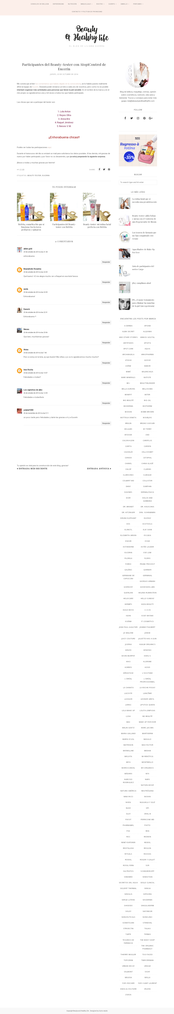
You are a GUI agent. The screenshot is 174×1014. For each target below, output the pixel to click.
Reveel (147, 842)
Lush (128, 716)
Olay (128, 814)
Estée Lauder (147, 547)
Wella (147, 977)
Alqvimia (147, 331)
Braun (128, 423)
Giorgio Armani (147, 581)
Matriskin (128, 745)
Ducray (147, 518)
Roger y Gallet (147, 859)
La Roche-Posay (147, 687)
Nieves (26, 329)
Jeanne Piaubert (147, 627)
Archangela (128, 354)
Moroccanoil (128, 768)
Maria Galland (128, 733)
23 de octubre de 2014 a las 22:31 (36, 312)
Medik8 (147, 750)
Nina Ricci (128, 796)
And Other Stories (128, 337)
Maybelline (128, 750)
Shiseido (128, 905)
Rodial (128, 859)
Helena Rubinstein (147, 593)
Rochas (147, 854)
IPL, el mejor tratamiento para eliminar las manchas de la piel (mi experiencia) (143, 303)
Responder (106, 262)
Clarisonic (128, 475)
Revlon (147, 848)
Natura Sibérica (128, 791)
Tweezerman (147, 960)
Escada (147, 535)
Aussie (147, 360)
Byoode (128, 435)
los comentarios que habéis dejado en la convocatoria (58, 84)
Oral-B (147, 814)
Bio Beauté (128, 400)
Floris (147, 558)
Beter (147, 394)
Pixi (128, 831)
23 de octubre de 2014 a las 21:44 (36, 252)
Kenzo (128, 650)
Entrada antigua (98, 468)
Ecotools (147, 524)
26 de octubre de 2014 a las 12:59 (36, 393)
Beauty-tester (34, 175)
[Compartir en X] (104, 169)
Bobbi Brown (147, 412)
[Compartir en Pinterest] (109, 169)
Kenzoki (147, 650)
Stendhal (147, 923)
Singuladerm (147, 905)
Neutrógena (147, 791)
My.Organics (147, 768)
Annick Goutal (147, 337)
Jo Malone (128, 633)
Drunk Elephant (128, 518)
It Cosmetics (147, 621)
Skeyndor (147, 911)
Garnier (147, 570)
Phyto (147, 825)
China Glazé (147, 463)
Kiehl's (147, 656)
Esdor (128, 541)
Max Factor (147, 745)
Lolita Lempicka (147, 710)
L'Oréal (128, 679)
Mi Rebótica (147, 756)
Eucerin (35, 87)
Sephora (147, 894)
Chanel (128, 463)
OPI (147, 808)
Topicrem (128, 960)
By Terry (147, 429)
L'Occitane (147, 673)
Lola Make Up (128, 710)
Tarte (128, 934)
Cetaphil (147, 458)
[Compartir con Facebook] (99, 169)
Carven (147, 446)
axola (26, 289)
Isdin (128, 615)
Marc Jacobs (147, 728)
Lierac (128, 705)
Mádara (128, 773)
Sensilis (128, 894)
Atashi (128, 360)
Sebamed (128, 877)
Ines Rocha (28, 370)
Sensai (147, 888)
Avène (128, 366)
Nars (147, 779)
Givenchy (128, 587)
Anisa (26, 349)
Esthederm (128, 547)
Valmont (128, 972)
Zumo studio (103, 1011)
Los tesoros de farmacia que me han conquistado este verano (144, 235)
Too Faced (147, 954)
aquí (49, 147)
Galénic (128, 570)
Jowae (148, 633)
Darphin (147, 486)
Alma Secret (128, 331)
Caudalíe (128, 452)
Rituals (128, 854)
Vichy (147, 972)
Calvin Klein (128, 440)
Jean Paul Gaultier (128, 627)
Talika (147, 928)
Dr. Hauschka (147, 506)
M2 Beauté (148, 716)
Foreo (128, 564)
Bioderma (128, 406)
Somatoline (128, 923)
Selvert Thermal (128, 888)
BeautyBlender (147, 383)
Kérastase (128, 673)
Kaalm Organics (147, 644)
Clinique (147, 475)
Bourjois (147, 417)
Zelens (147, 989)
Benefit (128, 394)
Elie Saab (147, 529)
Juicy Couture (128, 638)
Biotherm (147, 406)
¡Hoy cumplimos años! (141, 283)
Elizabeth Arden (128, 535)
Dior (128, 498)
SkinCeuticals (128, 917)
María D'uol (128, 739)
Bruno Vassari (147, 423)
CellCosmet (147, 452)
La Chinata (128, 687)
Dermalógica (147, 492)
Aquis (147, 349)
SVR (147, 865)
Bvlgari (128, 429)
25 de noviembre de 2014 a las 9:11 (36, 413)
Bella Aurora (128, 389)
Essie (147, 541)
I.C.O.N (147, 610)
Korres (128, 667)
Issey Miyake (147, 615)
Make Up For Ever (147, 722)
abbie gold (28, 249)
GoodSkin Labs (147, 587)
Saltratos (128, 871)
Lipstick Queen (147, 705)
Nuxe (128, 808)
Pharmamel (128, 825)
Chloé (128, 469)
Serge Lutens (128, 900)
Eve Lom (147, 552)
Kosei (147, 667)
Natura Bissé (147, 785)
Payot (128, 819)
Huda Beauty (147, 604)
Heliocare (128, 598)
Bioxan (128, 412)
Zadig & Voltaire (128, 989)
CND (147, 435)
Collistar (147, 480)
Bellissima (147, 389)
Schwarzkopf (147, 871)
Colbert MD (128, 480)
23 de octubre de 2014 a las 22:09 (36, 272)
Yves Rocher (128, 983)
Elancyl (128, 529)
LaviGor (128, 699)
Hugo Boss (128, 610)
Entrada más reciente (33, 468)
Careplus (147, 440)
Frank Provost (147, 564)
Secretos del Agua (128, 882)
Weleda (128, 977)
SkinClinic (147, 917)
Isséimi (128, 621)
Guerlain (128, 593)
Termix (147, 934)
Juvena (128, 644)
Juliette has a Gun (147, 638)
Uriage (147, 966)
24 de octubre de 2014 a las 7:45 (35, 353)
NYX (147, 773)
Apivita (147, 343)
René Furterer (128, 842)
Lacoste (128, 693)
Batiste (147, 377)
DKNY (128, 486)
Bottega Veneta (128, 417)
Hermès (128, 604)
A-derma (128, 326)
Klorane (147, 661)
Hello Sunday (147, 598)
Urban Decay (128, 966)
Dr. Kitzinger (128, 512)
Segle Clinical (147, 882)
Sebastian (147, 877)
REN (147, 831)
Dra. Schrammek (147, 512)
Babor (147, 366)
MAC (128, 722)
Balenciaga (147, 371)
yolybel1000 (28, 410)
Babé (128, 371)
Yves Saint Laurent (147, 983)
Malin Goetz (128, 728)
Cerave (128, 458)
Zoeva (128, 994)
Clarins (147, 469)
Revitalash (128, 848)
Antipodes (128, 343)
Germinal (147, 575)
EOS (128, 524)
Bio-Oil (147, 400)
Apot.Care (128, 349)
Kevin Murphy (128, 656)
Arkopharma (147, 354)
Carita (128, 446)
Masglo (147, 739)
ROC (128, 837)
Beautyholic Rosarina (32, 269)
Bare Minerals (128, 377)
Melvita (128, 756)
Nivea (128, 802)
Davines (128, 492)
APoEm (147, 326)
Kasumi (27, 309)
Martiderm (147, 733)
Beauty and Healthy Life (81, 1011)
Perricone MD (147, 819)
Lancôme (147, 693)
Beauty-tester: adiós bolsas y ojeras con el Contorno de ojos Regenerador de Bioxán (144, 218)
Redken (147, 837)
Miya (128, 762)
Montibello (147, 762)
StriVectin (128, 928)
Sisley (128, 911)
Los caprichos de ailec (33, 390)
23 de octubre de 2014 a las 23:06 (36, 332)
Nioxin (147, 796)
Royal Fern (128, 865)
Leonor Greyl (147, 699)
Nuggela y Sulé (147, 802)
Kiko (128, 661)
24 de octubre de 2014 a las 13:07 (36, 373)
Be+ (128, 383)
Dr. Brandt (128, 506)
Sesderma (147, 900)
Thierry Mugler (128, 954)
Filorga (128, 558)
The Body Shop (147, 940)
